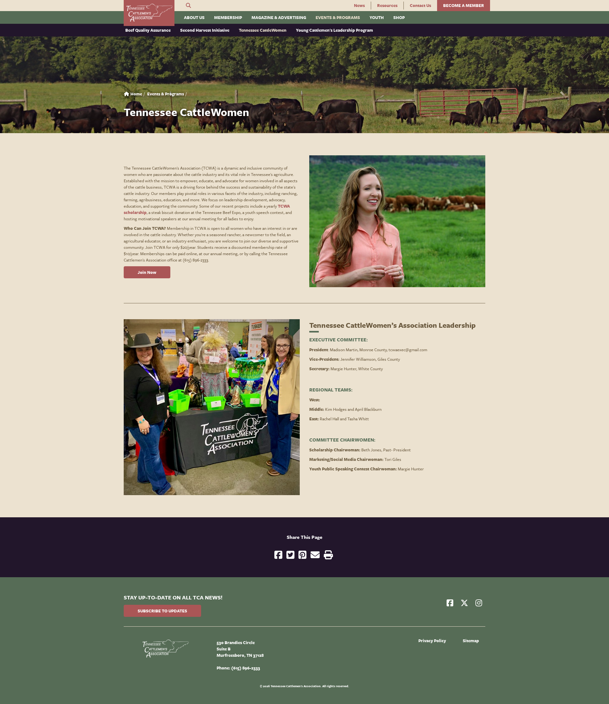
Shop (399, 17)
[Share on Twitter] (290, 555)
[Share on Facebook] (278, 555)
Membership (228, 17)
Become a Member (463, 5)
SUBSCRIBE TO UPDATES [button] (162, 611)
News (359, 5)
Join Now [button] (147, 272)
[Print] (328, 555)
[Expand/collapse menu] (179, 15)
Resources (387, 5)
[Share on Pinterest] (302, 555)
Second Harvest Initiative (204, 30)
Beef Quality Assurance (148, 30)
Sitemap (471, 640)
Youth (377, 17)
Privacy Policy (432, 640)
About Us (194, 17)
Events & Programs (338, 17)
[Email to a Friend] (315, 555)
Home (135, 94)
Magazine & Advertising (279, 17)
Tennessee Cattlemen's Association (149, 13)
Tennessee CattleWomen (262, 30)
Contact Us (420, 5)
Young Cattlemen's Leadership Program (334, 30)
